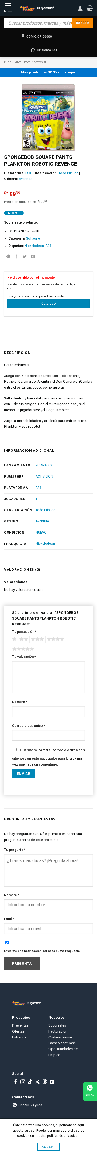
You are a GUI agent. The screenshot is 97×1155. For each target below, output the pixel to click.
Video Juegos (22, 62)
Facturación (57, 1031)
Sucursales (57, 1025)
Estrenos (19, 1037)
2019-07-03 (44, 465)
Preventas (20, 1025)
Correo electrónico (28, 726)
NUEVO (41, 532)
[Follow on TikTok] (30, 1082)
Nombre (19, 702)
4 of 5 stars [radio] (54, 639)
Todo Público (68, 173)
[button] (90, 8)
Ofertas (18, 1031)
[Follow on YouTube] (52, 1082)
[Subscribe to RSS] (44, 1082)
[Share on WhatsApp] (8, 257)
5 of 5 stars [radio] (22, 649)
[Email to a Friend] (33, 257)
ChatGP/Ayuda (30, 1105)
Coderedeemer (60, 1037)
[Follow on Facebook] (15, 1082)
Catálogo (48, 303)
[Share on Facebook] (16, 257)
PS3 (28, 173)
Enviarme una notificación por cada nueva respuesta (42, 951)
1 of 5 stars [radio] (13, 639)
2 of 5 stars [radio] (23, 639)
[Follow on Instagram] (22, 1082)
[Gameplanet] (37, 8)
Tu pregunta (14, 850)
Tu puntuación (24, 632)
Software (40, 62)
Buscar (82, 23)
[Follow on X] (37, 1082)
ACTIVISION (44, 476)
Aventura (25, 179)
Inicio (7, 62)
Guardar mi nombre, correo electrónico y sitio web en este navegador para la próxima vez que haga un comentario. (48, 757)
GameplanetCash (62, 1043)
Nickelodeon (34, 246)
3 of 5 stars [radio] (36, 639)
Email (9, 919)
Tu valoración (24, 657)
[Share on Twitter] (25, 257)
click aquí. (67, 72)
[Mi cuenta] (80, 8)
